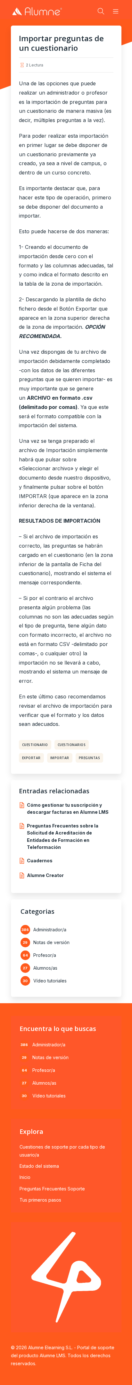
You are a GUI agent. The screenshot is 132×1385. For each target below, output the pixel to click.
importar (59, 758)
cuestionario (35, 745)
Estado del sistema (39, 1166)
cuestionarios (72, 745)
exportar (31, 758)
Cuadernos (40, 860)
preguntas (89, 758)
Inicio (25, 1177)
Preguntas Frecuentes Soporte (52, 1188)
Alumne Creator (45, 875)
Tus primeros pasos (40, 1200)
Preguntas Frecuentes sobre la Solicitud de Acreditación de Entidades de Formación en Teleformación (62, 836)
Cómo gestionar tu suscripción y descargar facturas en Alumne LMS (68, 808)
